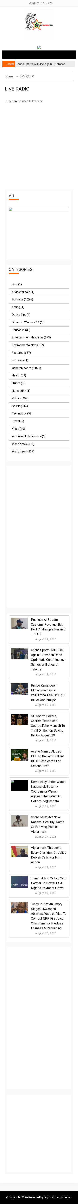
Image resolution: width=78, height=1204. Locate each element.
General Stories (21, 368)
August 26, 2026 (45, 933)
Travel (16, 421)
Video (15, 428)
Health (16, 375)
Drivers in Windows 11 (25, 322)
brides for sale (21, 292)
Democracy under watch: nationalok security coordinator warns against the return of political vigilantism (48, 791)
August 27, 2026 (45, 639)
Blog (15, 284)
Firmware (18, 360)
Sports (16, 406)
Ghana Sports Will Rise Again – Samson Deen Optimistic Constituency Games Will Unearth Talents (47, 659)
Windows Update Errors (26, 436)
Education (18, 330)
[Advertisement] (39, 146)
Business (17, 299)
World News (19, 444)
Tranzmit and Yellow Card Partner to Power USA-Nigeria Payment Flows (48, 883)
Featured (17, 352)
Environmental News (25, 345)
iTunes (16, 383)
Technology (19, 413)
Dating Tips (19, 314)
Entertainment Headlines (27, 337)
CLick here (11, 101)
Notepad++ (19, 390)
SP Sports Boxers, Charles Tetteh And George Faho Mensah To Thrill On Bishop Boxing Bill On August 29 (48, 725)
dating (16, 307)
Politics (16, 398)
